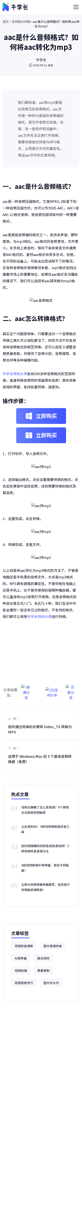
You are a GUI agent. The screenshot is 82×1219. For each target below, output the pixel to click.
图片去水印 (51, 983)
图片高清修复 (53, 946)
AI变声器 (21, 958)
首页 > (7, 21)
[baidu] (71, 690)
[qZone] (52, 690)
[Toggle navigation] (76, 7)
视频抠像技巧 (24, 983)
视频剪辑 (21, 970)
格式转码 (43, 958)
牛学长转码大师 (15, 373)
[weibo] (26, 690)
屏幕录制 (43, 970)
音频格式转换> (22, 21)
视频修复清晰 (24, 946)
